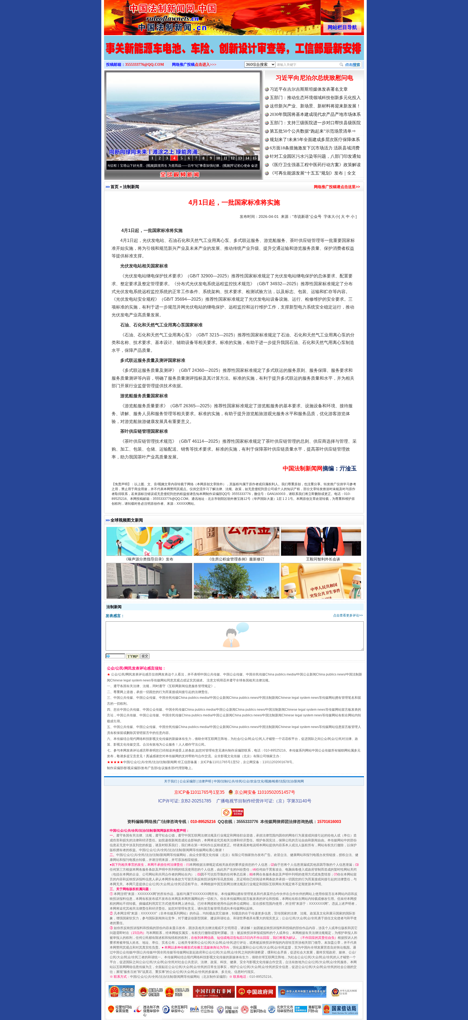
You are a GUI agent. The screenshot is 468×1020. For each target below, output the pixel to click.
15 (254, 158)
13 (240, 158)
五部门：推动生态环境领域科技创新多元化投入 (315, 97)
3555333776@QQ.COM (144, 65)
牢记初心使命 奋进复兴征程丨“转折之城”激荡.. (227, 166)
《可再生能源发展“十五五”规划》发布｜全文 (313, 173)
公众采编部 (188, 781)
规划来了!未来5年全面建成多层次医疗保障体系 (315, 139)
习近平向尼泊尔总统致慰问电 (314, 77)
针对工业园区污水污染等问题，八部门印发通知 (315, 156)
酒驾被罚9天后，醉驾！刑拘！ (148, 581)
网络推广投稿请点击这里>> (337, 187)
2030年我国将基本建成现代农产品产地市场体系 (315, 114)
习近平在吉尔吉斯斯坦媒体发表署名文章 (309, 89)
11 (225, 158)
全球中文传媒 (148, 15)
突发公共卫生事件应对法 (323, 581)
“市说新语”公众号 (306, 216)
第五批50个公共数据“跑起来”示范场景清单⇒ (313, 131)
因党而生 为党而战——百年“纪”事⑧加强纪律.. (151, 166)
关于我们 (170, 781)
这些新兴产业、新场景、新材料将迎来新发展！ (315, 106)
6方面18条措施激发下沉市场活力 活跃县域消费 (315, 148)
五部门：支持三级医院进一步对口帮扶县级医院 (315, 122)
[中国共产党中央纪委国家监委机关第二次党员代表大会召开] (234, 53)
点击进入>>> (205, 65)
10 (218, 158)
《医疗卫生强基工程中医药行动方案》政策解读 (315, 164)
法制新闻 (131, 186)
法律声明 (204, 781)
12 (233, 158)
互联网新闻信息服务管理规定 (190, 686)
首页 (114, 186)
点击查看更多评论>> (348, 615)
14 (247, 158)
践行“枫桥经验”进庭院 (235, 581)
